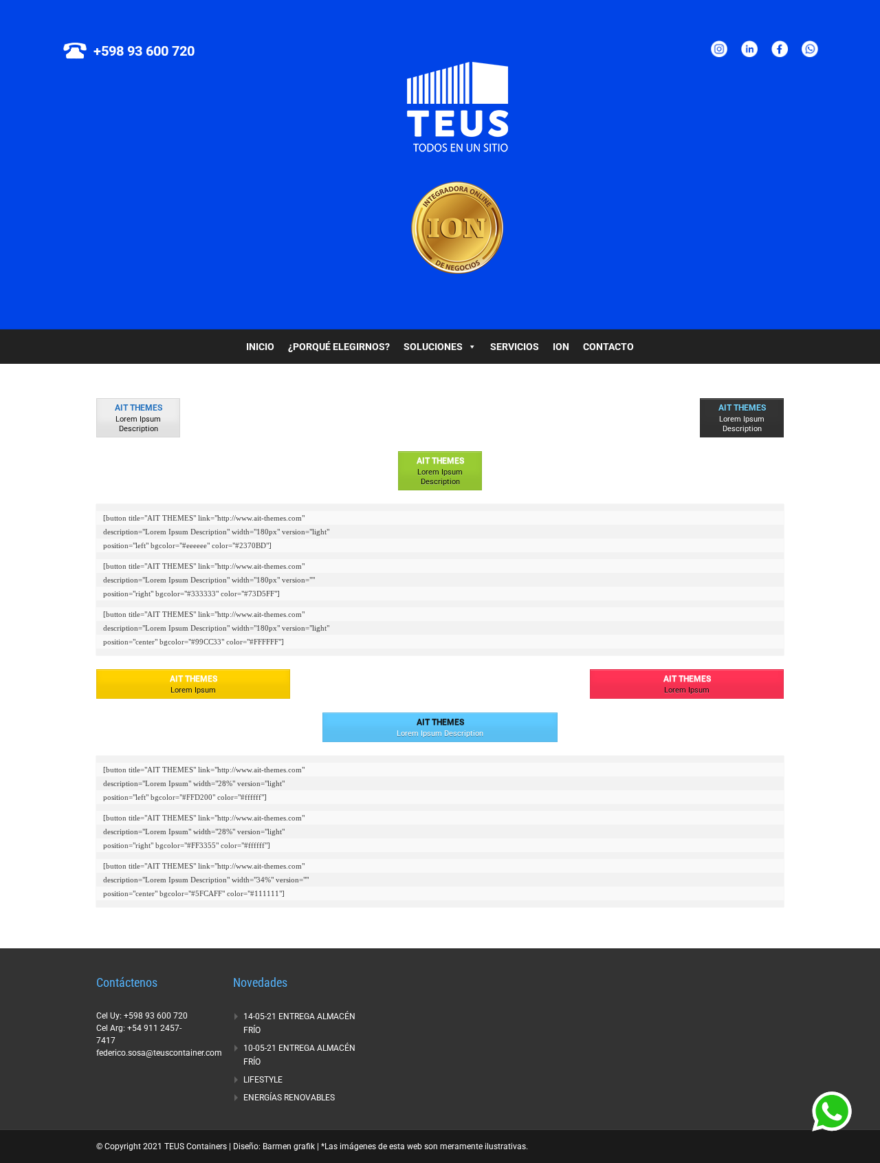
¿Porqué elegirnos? (339, 346)
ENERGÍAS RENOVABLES (289, 1097)
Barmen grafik (289, 1146)
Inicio (260, 346)
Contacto (608, 346)
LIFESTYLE (263, 1080)
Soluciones (433, 346)
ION (561, 346)
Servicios (514, 346)
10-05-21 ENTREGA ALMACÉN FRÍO (299, 1055)
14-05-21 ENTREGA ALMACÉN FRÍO (299, 1023)
